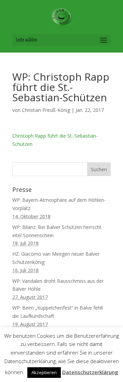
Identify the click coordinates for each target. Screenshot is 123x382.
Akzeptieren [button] (44, 372)
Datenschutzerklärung (90, 372)
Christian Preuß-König (46, 110)
